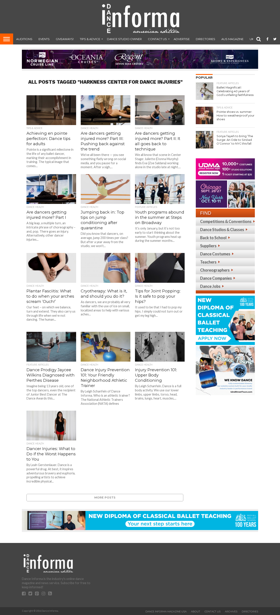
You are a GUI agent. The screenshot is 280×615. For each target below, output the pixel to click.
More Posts (105, 497)
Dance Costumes (215, 253)
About (195, 611)
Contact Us (157, 39)
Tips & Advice (90, 39)
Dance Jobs (210, 286)
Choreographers (215, 270)
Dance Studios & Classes (222, 229)
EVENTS (44, 39)
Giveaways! (65, 39)
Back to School (213, 237)
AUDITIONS (24, 39)
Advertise (182, 39)
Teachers (208, 262)
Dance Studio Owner (124, 39)
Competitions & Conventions (226, 221)
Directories (205, 39)
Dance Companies (216, 278)
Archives (231, 611)
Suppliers (208, 245)
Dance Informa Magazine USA (166, 611)
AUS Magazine (232, 39)
